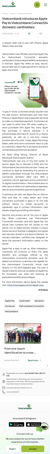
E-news (5, 13)
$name (12, 13)
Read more (33, 360)
